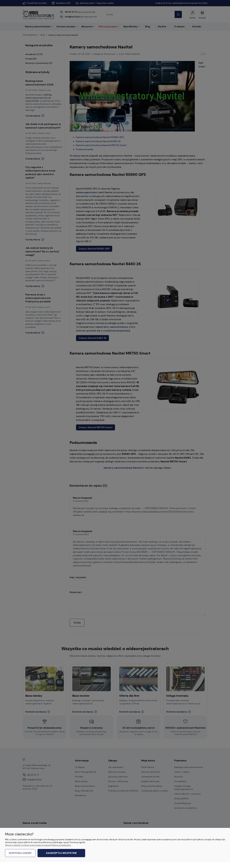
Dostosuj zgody (20, 853)
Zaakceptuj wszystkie (61, 853)
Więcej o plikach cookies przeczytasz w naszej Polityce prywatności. (38, 845)
